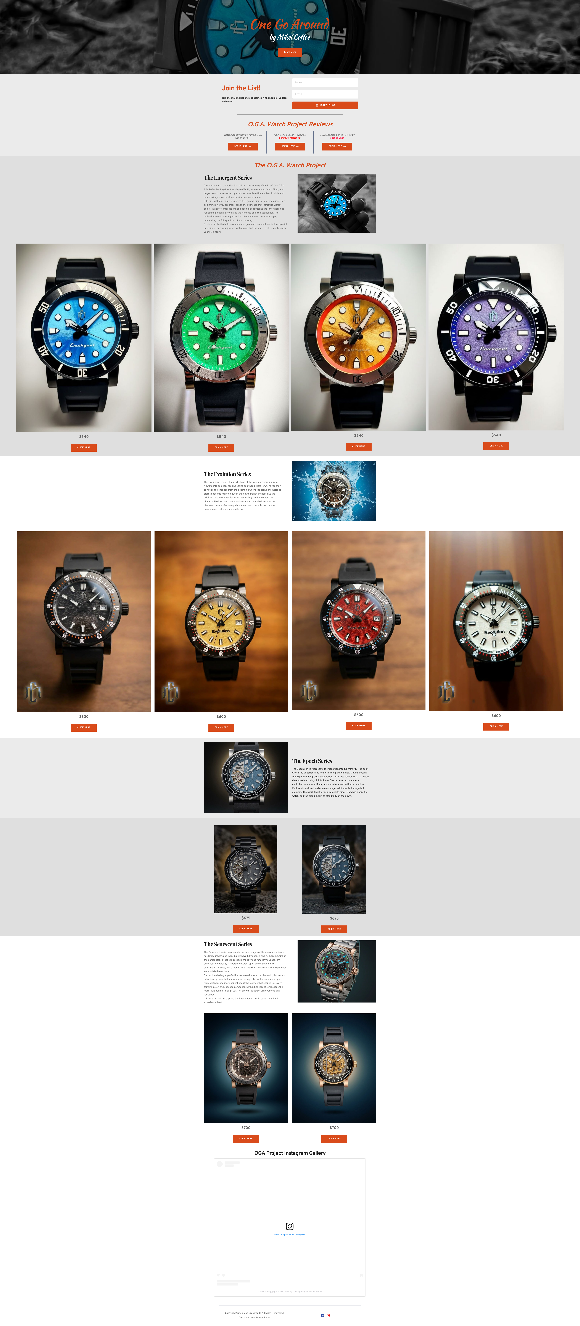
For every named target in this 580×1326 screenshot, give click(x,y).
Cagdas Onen (337, 137)
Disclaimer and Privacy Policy (255, 1317)
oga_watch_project (282, 1291)
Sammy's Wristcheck (290, 137)
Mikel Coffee (264, 1291)
